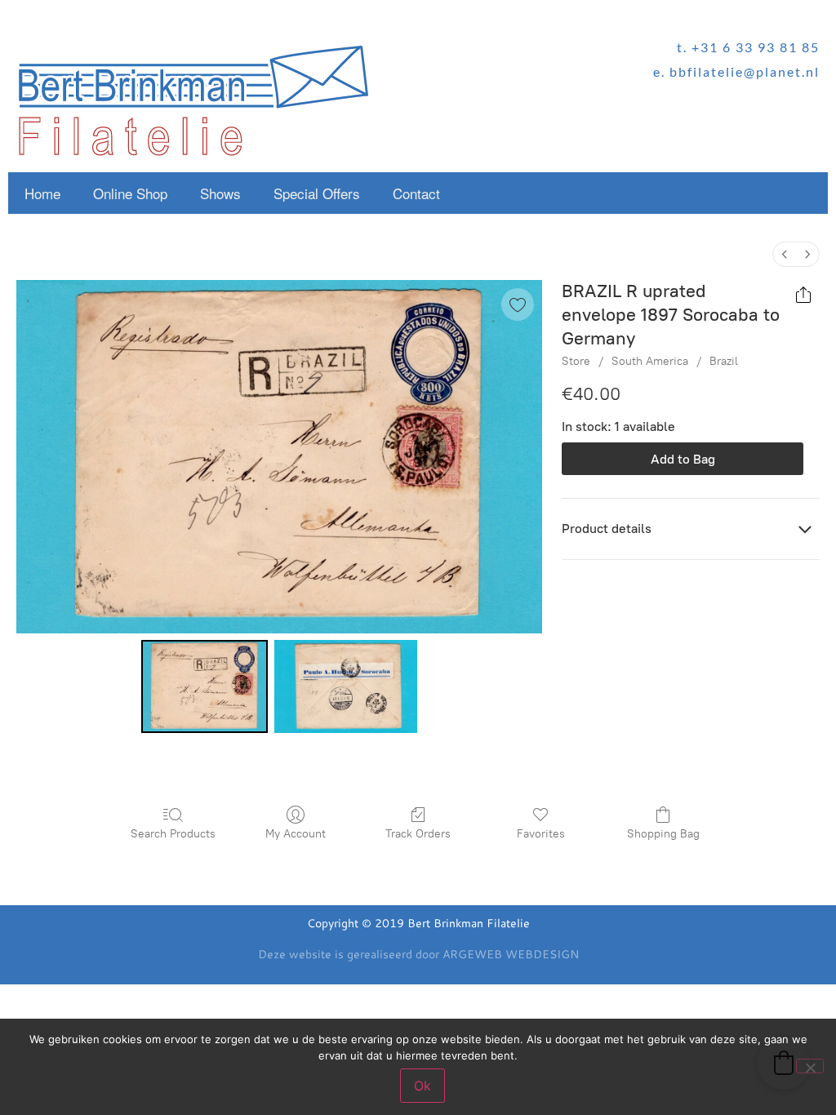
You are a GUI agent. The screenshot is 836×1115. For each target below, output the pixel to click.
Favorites (541, 834)
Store (576, 361)
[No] (810, 1066)
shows (220, 193)
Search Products (173, 834)
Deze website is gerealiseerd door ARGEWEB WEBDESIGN (418, 954)
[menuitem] (784, 254)
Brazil (723, 361)
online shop (130, 193)
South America (649, 361)
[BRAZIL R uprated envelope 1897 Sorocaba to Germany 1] (345, 686)
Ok (422, 1085)
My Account (295, 834)
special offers (316, 193)
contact (416, 193)
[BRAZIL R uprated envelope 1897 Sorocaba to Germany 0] (204, 686)
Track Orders (418, 834)
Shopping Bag (663, 834)
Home (42, 193)
